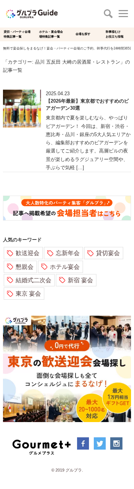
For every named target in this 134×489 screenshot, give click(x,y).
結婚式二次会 (33, 280)
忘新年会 (68, 253)
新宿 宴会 (80, 280)
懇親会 (25, 267)
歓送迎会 (27, 253)
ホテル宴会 (65, 267)
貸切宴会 (108, 253)
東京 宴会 (28, 293)
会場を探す (83, 34)
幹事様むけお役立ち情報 (115, 34)
